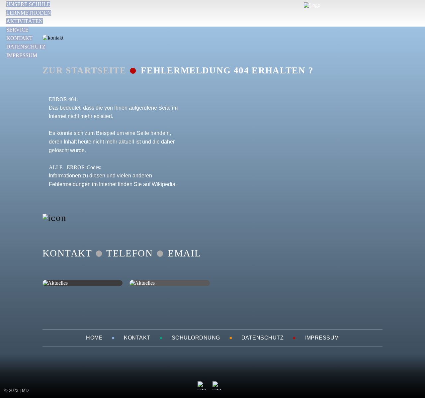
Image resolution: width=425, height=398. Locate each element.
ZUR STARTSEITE (84, 70)
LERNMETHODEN (28, 13)
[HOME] (312, 5)
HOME (94, 338)
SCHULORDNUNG (196, 338)
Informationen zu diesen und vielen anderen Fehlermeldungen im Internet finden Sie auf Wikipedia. (113, 175)
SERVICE (17, 30)
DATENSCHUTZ (25, 47)
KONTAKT (19, 38)
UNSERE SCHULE (28, 4)
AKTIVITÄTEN (24, 21)
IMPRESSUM (21, 55)
